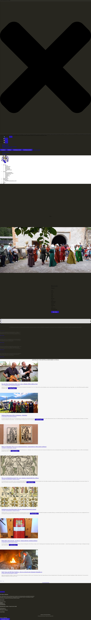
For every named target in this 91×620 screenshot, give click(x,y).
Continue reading (12, 388)
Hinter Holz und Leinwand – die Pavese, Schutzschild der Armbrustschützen (19, 540)
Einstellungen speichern (27, 149)
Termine (1, 602)
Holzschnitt (14, 479)
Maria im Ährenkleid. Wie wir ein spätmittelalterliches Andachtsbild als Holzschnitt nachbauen (24, 446)
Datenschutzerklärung (5, 152)
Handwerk (10, 479)
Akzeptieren (3, 149)
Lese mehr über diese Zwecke (7, 147)
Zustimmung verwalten (5, 619)
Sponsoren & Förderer (8, 169)
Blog (3, 183)
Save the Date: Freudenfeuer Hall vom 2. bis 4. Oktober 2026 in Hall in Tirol (20, 384)
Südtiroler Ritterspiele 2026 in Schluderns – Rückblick (14, 415)
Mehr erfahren (2, 335)
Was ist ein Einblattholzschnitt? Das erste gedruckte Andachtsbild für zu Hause (20, 478)
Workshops (15, 573)
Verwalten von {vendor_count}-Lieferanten (9, 146)
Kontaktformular (3, 604)
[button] (45, 67)
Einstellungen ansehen (17, 149)
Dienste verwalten (5, 145)
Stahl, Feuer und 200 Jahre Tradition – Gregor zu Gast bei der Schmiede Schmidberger (22, 572)
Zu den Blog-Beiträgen (45, 582)
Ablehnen (9, 149)
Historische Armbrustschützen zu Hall (10, 180)
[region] (45, 254)
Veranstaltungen (17, 385)
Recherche (17, 479)
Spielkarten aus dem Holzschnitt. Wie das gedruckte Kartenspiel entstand (19, 509)
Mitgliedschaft (2, 603)
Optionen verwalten (5, 144)
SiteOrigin (5, 617)
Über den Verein (2, 601)
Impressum (42, 614)
